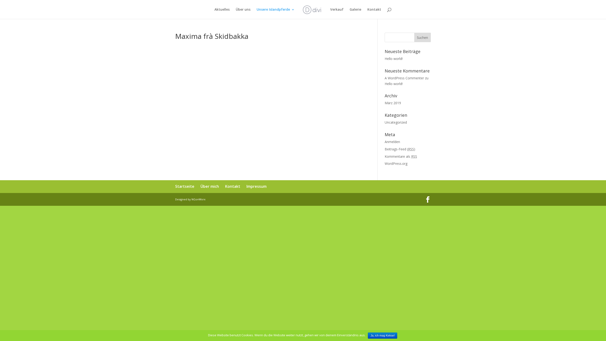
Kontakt (374, 10)
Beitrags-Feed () (400, 149)
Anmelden (392, 141)
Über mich (210, 186)
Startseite (184, 186)
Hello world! (394, 58)
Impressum (256, 186)
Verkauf (336, 10)
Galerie (355, 10)
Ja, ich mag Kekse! (382, 335)
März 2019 (393, 103)
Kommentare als (401, 156)
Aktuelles (222, 10)
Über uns (243, 10)
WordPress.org (396, 163)
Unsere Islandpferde (273, 10)
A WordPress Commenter (404, 78)
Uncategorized (396, 122)
